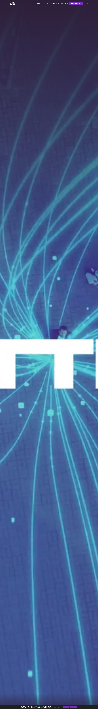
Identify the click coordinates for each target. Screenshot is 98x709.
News (62, 3)
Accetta (66, 706)
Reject (73, 706)
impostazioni (56, 707)
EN (85, 3)
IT (87, 3)
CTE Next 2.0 (40, 3)
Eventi (66, 3)
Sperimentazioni (55, 3)
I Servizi (46, 3)
